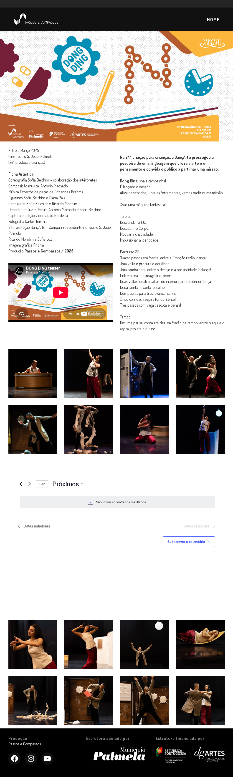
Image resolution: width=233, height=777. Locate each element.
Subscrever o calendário (186, 541)
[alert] (117, 502)
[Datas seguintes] (29, 484)
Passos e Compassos (24, 743)
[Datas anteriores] (20, 484)
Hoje (42, 484)
